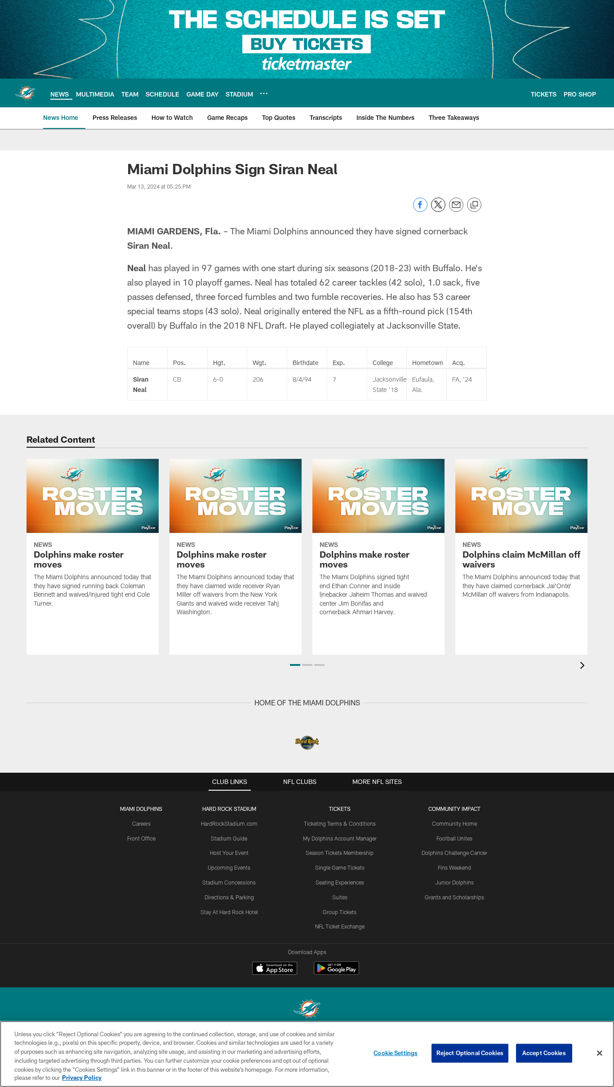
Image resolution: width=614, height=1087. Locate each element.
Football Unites (454, 838)
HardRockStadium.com (229, 823)
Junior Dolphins (454, 882)
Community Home (454, 823)
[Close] (600, 1053)
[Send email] (456, 209)
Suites (339, 897)
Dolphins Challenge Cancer (454, 852)
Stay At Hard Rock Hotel (229, 912)
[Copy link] (474, 205)
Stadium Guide (229, 838)
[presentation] (583, 666)
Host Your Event (229, 852)
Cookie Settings (396, 1052)
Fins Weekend (454, 867)
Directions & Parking (229, 897)
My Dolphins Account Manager (340, 838)
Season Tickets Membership (340, 852)
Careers (141, 823)
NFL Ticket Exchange (340, 926)
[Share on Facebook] (420, 209)
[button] (295, 665)
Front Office (141, 838)
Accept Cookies (544, 1052)
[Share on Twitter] (438, 209)
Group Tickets (339, 912)
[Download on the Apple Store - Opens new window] (274, 969)
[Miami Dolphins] (307, 1010)
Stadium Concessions (229, 882)
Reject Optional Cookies (469, 1052)
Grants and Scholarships (454, 897)
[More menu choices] (263, 93)
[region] (307, 1054)
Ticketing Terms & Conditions (340, 823)
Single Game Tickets (340, 867)
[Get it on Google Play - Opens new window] (336, 973)
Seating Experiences (340, 882)
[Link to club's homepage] (25, 93)
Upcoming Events (229, 867)
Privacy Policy (82, 1077)
